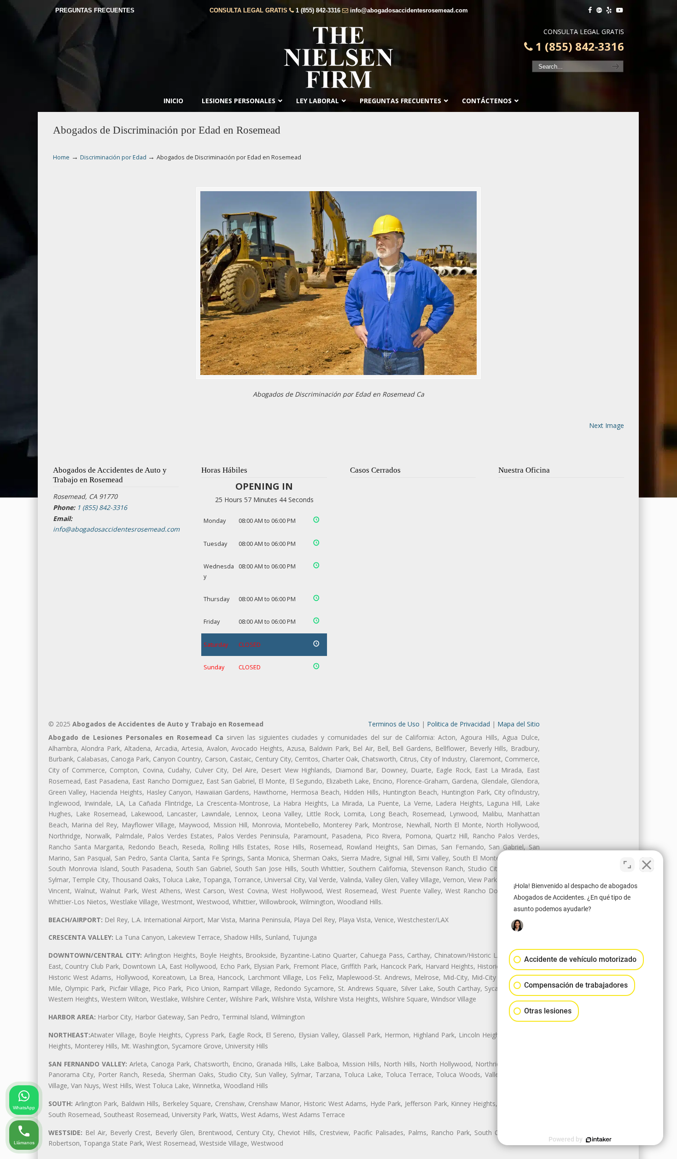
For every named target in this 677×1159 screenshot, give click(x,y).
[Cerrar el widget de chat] (646, 864)
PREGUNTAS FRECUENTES (94, 10)
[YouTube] (619, 10)
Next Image (606, 425)
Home (61, 157)
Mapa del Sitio (518, 724)
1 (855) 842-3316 (318, 10)
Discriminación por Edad (113, 157)
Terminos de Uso (394, 724)
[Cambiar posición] (627, 864)
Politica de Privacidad (458, 724)
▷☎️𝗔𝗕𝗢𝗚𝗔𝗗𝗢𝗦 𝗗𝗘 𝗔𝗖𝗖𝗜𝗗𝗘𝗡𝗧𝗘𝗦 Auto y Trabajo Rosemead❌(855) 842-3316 (338, 57)
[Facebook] (590, 10)
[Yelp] (609, 10)
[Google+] (599, 10)
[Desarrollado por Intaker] (599, 1139)
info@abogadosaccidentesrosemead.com (409, 10)
